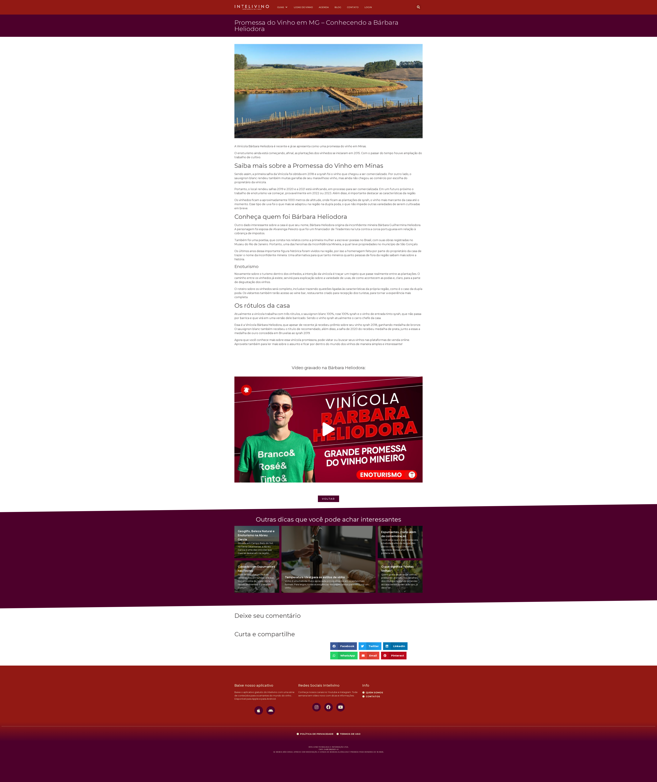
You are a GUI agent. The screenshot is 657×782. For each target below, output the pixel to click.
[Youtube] (340, 707)
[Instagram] (316, 707)
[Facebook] (328, 707)
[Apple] (258, 710)
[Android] (270, 710)
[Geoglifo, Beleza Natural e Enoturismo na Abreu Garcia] (256, 542)
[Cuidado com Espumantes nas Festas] (256, 576)
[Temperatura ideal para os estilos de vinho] (328, 559)
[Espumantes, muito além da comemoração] (400, 542)
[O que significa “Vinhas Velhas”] (400, 576)
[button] (418, 7)
